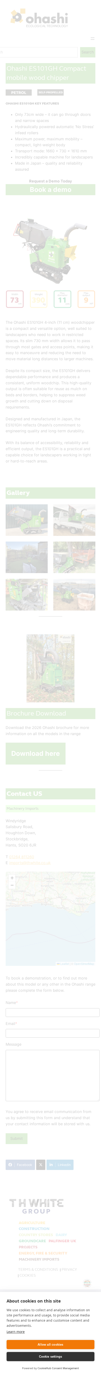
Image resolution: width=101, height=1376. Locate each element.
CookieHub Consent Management (58, 1368)
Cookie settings (50, 1356)
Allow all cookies (50, 1344)
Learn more (16, 1331)
